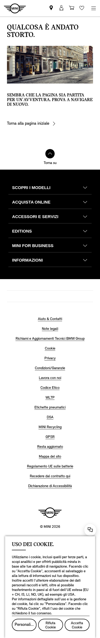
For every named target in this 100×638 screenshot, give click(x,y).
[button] (61, 8)
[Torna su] (50, 153)
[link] (51, 8)
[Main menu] (93, 8)
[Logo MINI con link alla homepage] (50, 513)
